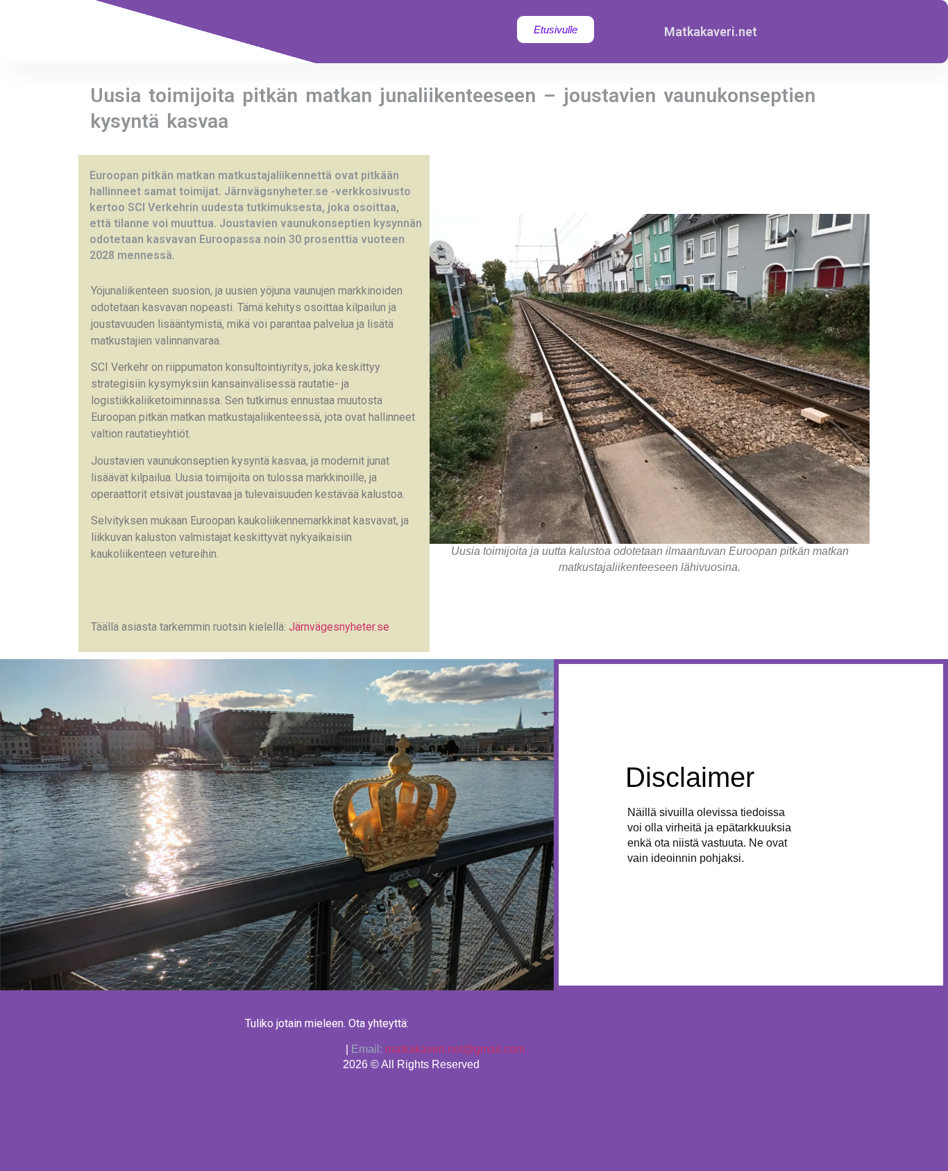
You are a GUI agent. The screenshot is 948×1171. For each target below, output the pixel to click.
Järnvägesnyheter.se (339, 626)
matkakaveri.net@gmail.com (455, 1049)
